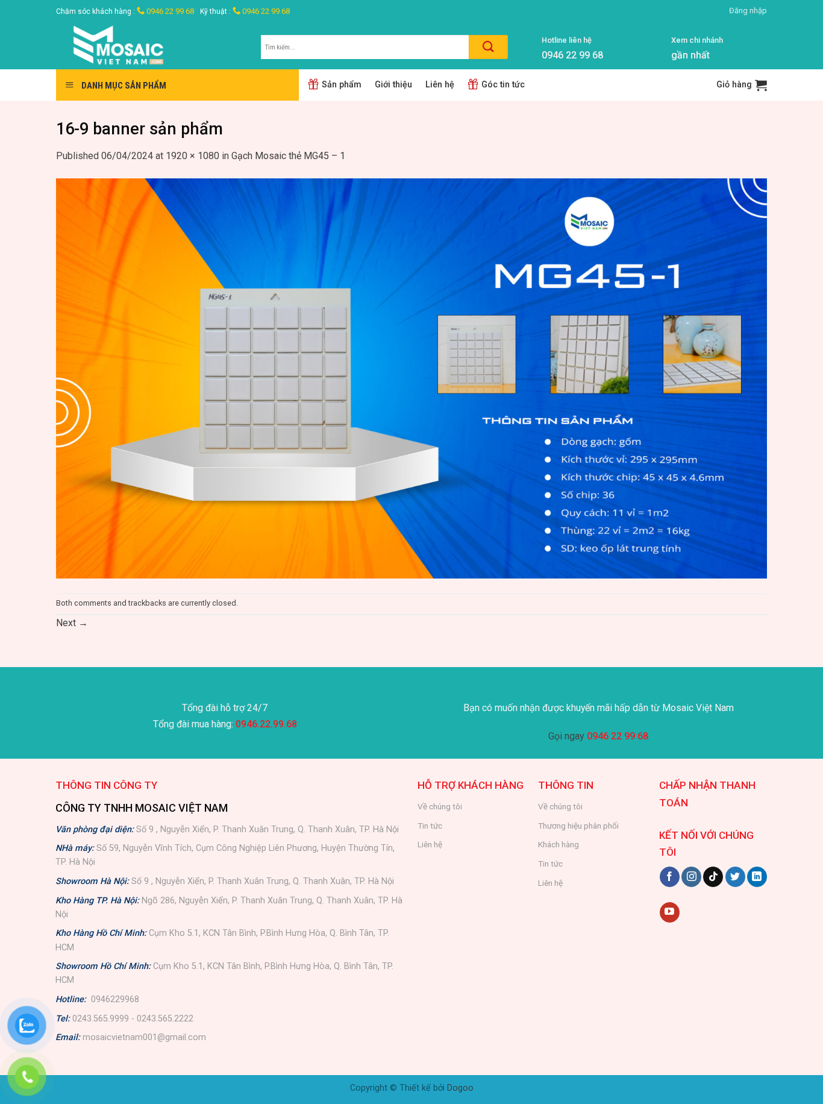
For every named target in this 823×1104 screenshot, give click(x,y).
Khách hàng (558, 844)
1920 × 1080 (192, 156)
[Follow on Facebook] (670, 877)
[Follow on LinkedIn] (757, 877)
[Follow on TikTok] (713, 877)
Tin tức (430, 825)
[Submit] (488, 47)
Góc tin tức (503, 85)
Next (72, 623)
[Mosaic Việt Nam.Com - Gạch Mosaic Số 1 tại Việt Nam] (149, 45)
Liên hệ (439, 85)
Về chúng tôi (440, 806)
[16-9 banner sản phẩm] (411, 377)
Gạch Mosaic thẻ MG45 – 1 (288, 156)
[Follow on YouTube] (670, 912)
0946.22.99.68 (266, 724)
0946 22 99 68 (169, 11)
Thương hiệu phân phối (578, 825)
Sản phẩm (341, 85)
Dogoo (460, 1088)
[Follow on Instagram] (691, 877)
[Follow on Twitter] (735, 877)
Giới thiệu (393, 85)
